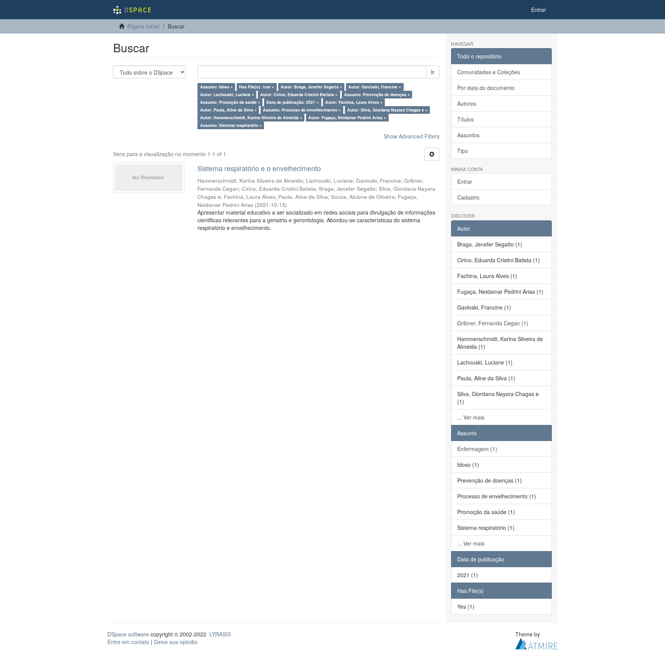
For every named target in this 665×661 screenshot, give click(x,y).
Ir (432, 72)
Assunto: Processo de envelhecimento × (302, 110)
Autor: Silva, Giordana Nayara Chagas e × (387, 110)
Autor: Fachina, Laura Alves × (354, 102)
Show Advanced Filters (411, 136)
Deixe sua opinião (175, 642)
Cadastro (468, 197)
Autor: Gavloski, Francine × (374, 87)
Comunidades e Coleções (488, 72)
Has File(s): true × (256, 87)
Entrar (464, 181)
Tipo (462, 151)
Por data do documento (486, 88)
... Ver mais (471, 417)
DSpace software (128, 634)
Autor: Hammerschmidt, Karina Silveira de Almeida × (251, 117)
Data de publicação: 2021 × (292, 102)
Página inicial (143, 26)
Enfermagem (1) (477, 449)
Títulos (465, 119)
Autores (466, 103)
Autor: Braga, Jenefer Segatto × (311, 87)
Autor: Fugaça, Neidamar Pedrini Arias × (347, 117)
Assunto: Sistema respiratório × (231, 125)
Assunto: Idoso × (216, 87)
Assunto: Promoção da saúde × (230, 102)
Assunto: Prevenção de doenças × (377, 94)
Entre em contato (128, 642)
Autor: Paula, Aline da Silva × (228, 110)
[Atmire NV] (536, 642)
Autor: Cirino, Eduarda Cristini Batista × (299, 94)
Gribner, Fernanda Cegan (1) (492, 323)
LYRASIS (220, 634)
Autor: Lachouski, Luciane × (227, 94)
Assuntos (468, 135)
